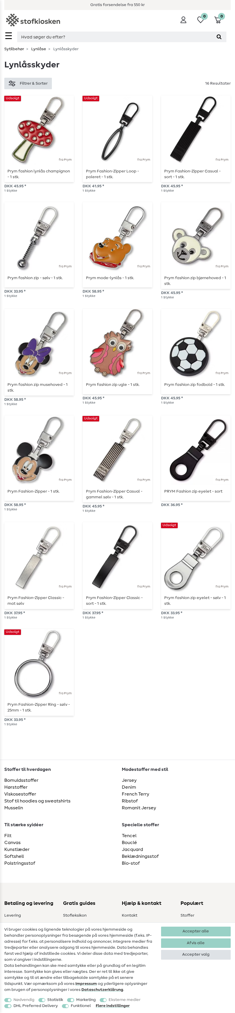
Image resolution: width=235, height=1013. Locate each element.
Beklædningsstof (140, 856)
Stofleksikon (75, 915)
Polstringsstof (19, 863)
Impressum (86, 984)
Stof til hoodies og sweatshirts (37, 801)
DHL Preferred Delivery (35, 1006)
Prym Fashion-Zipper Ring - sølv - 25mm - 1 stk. (38, 707)
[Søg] (219, 37)
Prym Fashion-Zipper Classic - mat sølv (35, 601)
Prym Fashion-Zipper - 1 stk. (33, 491)
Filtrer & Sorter (34, 83)
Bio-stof (131, 863)
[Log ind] (183, 20)
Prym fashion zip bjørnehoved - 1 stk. (195, 281)
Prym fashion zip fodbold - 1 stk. (194, 385)
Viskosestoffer (20, 794)
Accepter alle (196, 931)
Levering (12, 915)
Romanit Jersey (139, 808)
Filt (7, 835)
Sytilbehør (14, 49)
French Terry (135, 794)
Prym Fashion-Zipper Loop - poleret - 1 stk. (112, 174)
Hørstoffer (16, 787)
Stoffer (187, 915)
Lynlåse (38, 49)
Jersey (129, 780)
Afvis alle (196, 943)
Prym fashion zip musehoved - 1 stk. (37, 387)
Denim (129, 787)
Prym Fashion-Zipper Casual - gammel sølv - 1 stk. (114, 494)
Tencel (129, 835)
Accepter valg (195, 954)
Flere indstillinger (113, 1006)
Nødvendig (23, 1000)
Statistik (55, 1000)
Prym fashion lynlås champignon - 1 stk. (38, 174)
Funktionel (81, 1006)
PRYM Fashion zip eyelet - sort (193, 491)
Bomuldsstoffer (21, 780)
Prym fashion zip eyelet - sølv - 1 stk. (195, 601)
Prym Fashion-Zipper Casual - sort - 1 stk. (192, 174)
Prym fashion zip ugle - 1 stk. (113, 385)
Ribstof (130, 801)
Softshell (14, 856)
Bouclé (129, 842)
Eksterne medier (124, 1000)
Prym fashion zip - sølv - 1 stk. (35, 278)
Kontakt (129, 915)
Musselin (13, 808)
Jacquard (132, 849)
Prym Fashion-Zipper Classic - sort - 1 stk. (114, 601)
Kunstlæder (17, 849)
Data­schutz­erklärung (102, 990)
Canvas (12, 842)
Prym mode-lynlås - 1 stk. (110, 278)
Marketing (86, 1000)
